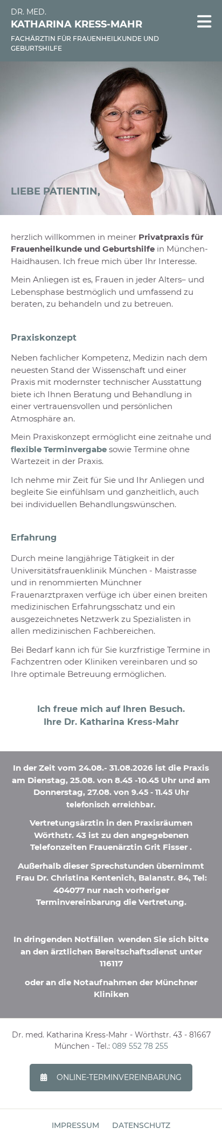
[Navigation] (204, 21)
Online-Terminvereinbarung (119, 1077)
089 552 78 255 (140, 1046)
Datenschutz (141, 1125)
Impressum (75, 1125)
